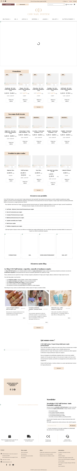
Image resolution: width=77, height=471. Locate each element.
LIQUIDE (45, 19)
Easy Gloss (38, 170)
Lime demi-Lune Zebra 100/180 (52, 171)
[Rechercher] (64, 4)
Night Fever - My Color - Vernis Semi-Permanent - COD (10, 132)
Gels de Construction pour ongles (14, 212)
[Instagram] (3, 1)
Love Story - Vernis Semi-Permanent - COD (38, 131)
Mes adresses (24, 454)
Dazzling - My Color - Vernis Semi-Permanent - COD (52, 89)
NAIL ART (54, 19)
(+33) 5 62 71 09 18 (67, 441)
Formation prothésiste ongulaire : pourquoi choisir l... (35, 309)
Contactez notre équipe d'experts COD (65, 457)
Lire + (24, 317)
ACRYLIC (24, 19)
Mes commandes (24, 452)
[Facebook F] (1, 1)
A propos (60, 454)
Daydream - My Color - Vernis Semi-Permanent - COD (10, 89)
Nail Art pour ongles (11, 223)
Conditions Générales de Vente (64, 452)
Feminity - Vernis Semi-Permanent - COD (66, 131)
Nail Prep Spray (24, 170)
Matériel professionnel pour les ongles (15, 217)
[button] (74, 4)
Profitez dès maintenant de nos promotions (48, 452)
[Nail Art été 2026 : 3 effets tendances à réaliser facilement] (60, 298)
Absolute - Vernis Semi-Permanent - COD (52, 131)
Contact (74, 1)
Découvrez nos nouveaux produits (46, 454)
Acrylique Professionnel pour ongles (15, 214)
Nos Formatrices (61, 466)
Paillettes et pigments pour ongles (14, 226)
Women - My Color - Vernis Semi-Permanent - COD (24, 89)
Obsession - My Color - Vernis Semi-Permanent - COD (38, 89)
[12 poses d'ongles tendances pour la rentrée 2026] (15, 298)
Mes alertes (23, 457)
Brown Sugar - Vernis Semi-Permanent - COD (24, 131)
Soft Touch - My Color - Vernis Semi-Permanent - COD (66, 89)
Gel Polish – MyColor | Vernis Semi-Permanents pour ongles (20, 209)
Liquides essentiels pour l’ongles (14, 220)
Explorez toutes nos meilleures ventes (47, 455)
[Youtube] (5, 1)
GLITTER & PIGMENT (67, 19)
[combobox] (54, 4)
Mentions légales (61, 455)
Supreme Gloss (10, 170)
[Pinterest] (15, 389)
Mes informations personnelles (27, 455)
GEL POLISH (6, 19)
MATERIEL (34, 19)
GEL (15, 19)
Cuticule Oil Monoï (66, 170)
